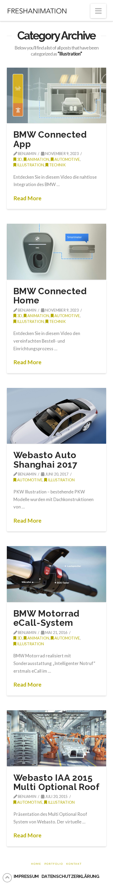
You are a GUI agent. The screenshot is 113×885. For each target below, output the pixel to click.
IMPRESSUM (26, 876)
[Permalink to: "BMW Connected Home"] (56, 252)
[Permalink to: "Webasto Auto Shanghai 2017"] (56, 416)
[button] (98, 11)
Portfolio (53, 863)
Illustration (30, 165)
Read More (27, 198)
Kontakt (74, 863)
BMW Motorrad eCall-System (46, 618)
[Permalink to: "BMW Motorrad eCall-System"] (56, 574)
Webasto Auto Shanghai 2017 (45, 459)
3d (19, 159)
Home (36, 863)
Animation (38, 159)
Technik (57, 165)
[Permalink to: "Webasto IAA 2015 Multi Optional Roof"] (56, 738)
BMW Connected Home (50, 296)
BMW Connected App (50, 139)
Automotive (67, 159)
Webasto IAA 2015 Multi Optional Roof (56, 782)
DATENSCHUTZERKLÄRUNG (70, 876)
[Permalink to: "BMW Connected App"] (56, 95)
